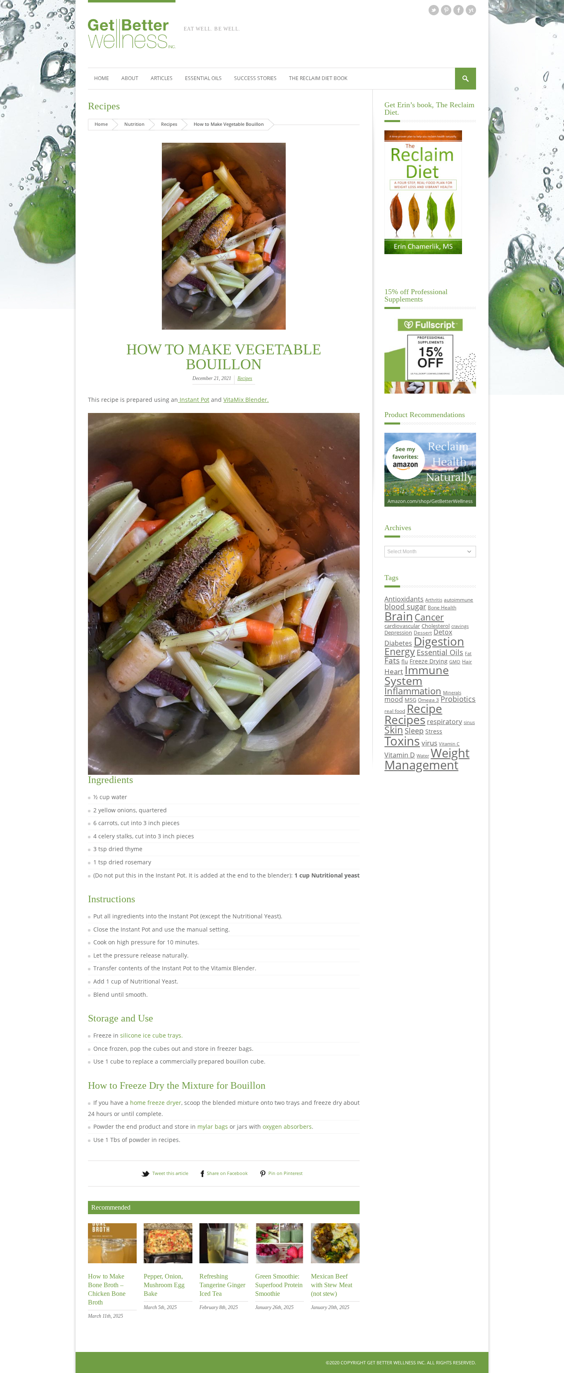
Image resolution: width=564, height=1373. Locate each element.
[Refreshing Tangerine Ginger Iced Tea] (223, 1261)
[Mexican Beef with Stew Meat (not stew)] (335, 1261)
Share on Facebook (227, 1173)
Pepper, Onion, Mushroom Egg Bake (164, 1285)
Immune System (416, 675)
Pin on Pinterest (285, 1173)
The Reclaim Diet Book (318, 78)
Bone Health (442, 607)
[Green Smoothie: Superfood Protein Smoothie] (279, 1261)
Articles (162, 78)
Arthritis (433, 600)
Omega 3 (428, 699)
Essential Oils (203, 78)
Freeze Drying (429, 661)
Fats (392, 660)
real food (394, 711)
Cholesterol (436, 626)
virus (429, 743)
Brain (398, 616)
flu (404, 661)
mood (393, 699)
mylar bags (212, 1126)
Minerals (452, 693)
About (129, 78)
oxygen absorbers (287, 1126)
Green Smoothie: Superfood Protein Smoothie (279, 1285)
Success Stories (255, 78)
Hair (467, 661)
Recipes (104, 106)
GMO (454, 662)
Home (101, 78)
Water (423, 756)
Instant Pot (193, 399)
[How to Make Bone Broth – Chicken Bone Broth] (112, 1261)
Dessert (423, 632)
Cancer (429, 617)
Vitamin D (399, 755)
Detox (443, 632)
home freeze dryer (155, 1102)
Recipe (424, 708)
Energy (399, 651)
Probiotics (458, 699)
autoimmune (458, 599)
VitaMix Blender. (246, 399)
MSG (410, 699)
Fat (468, 653)
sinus (469, 722)
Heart (393, 671)
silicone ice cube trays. (151, 1035)
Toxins (402, 741)
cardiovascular (402, 626)
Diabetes (398, 643)
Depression (398, 632)
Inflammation (412, 691)
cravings (460, 626)
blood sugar (405, 606)
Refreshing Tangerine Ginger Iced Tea (222, 1285)
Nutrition (134, 124)
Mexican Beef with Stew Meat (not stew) (331, 1285)
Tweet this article (170, 1173)
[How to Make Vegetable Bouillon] (224, 236)
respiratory (444, 721)
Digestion (439, 641)
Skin (393, 730)
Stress (433, 731)
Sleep (414, 731)
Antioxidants (404, 599)
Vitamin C (449, 744)
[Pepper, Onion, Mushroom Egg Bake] (168, 1261)
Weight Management (426, 759)
